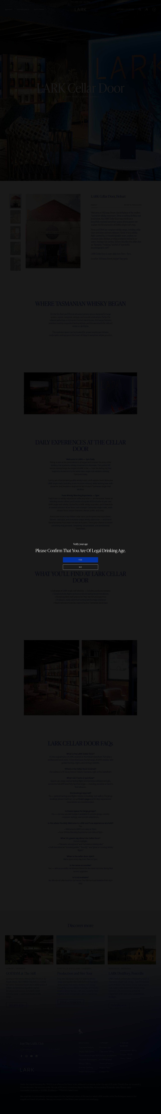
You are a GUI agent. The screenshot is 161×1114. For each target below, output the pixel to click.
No (80, 567)
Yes (80, 560)
